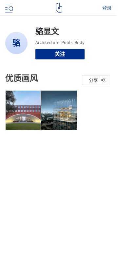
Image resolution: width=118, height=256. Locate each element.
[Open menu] (8, 7)
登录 (106, 8)
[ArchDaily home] (59, 8)
